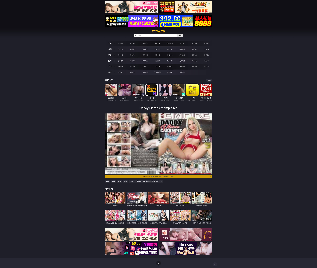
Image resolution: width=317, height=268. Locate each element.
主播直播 (194, 49)
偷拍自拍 (132, 55)
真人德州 (132, 43)
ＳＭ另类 (206, 49)
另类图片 (206, 61)
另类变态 (206, 55)
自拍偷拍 (132, 49)
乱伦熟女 (194, 55)
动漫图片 (157, 61)
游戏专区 (157, 43)
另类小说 (182, 67)
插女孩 (120, 72)
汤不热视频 (157, 72)
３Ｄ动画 (157, 49)
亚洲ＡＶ (120, 49)
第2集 (113, 181)
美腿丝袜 (169, 61)
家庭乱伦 (132, 67)
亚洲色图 (132, 61)
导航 (110, 72)
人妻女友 (145, 67)
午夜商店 (132, 72)
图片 (110, 61)
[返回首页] (215, 264)
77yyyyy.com (158, 31)
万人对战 (145, 43)
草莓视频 (145, 72)
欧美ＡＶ (145, 49)
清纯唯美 (182, 61)
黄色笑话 (194, 67)
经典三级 (182, 55)
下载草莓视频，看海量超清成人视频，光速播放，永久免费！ (158, 176)
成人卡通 (145, 55)
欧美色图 (145, 61)
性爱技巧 (206, 67)
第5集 (131, 181)
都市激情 (120, 67)
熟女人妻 (169, 49)
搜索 (180, 36)
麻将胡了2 (170, 43)
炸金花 (182, 43)
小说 (110, 66)
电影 (110, 55)
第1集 (107, 181)
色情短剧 (182, 72)
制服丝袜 (169, 55)
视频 (110, 49)
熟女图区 (194, 61)
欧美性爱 (157, 55)
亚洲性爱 (120, 55)
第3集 (119, 181)
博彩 (110, 43)
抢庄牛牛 (206, 43)
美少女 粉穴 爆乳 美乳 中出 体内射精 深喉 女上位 (149, 181)
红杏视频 (169, 72)
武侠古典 (157, 67)
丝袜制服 (182, 49)
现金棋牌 (194, 43)
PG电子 (120, 43)
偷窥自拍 (120, 61)
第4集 (125, 181)
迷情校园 (169, 67)
